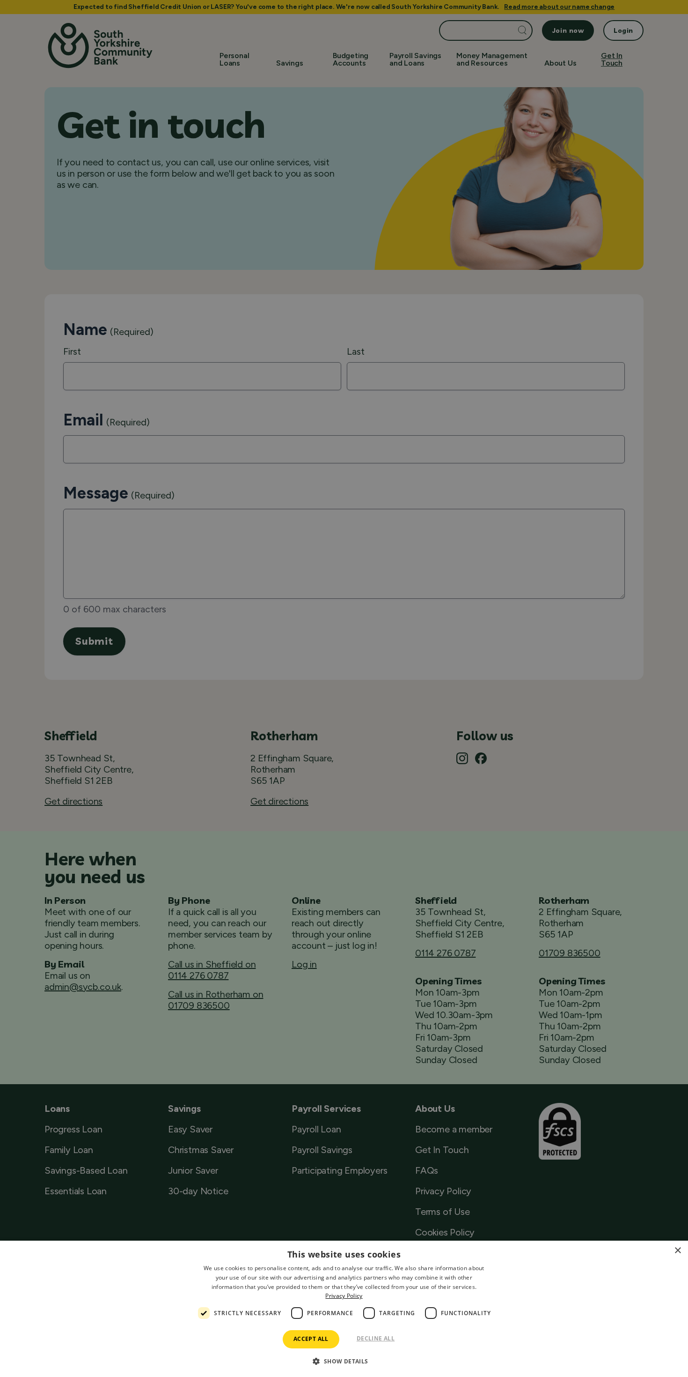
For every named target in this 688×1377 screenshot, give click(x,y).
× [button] (677, 1250)
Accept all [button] (311, 1339)
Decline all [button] (376, 1338)
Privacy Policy (343, 1296)
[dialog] (344, 1309)
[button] (344, 1360)
